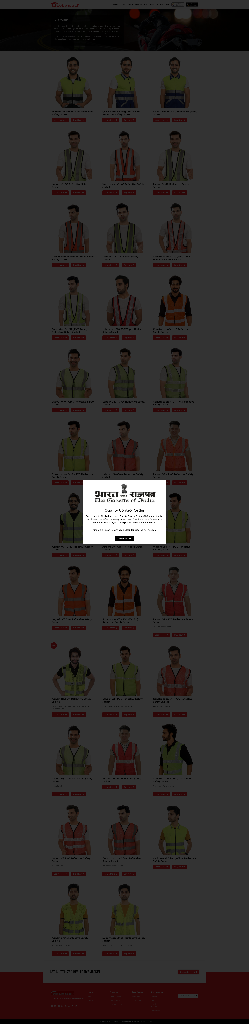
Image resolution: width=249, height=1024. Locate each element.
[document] (124, 512)
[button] (162, 484)
